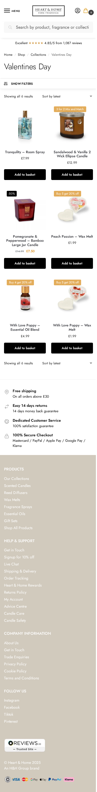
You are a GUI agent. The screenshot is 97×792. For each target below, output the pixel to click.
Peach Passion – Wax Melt (72, 236)
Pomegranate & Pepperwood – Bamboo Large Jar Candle (25, 240)
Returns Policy (15, 592)
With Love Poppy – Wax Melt (72, 327)
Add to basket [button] (25, 174)
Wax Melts (12, 499)
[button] (87, 11)
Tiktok (8, 714)
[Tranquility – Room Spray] (25, 125)
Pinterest (11, 721)
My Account (13, 599)
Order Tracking (16, 578)
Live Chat (11, 564)
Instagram (11, 700)
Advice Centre (15, 606)
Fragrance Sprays (18, 506)
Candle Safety (15, 620)
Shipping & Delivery (20, 571)
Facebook (12, 707)
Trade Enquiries (16, 657)
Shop (21, 54)
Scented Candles (17, 485)
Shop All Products (18, 528)
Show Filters (22, 83)
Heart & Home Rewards (23, 585)
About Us (11, 643)
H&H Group (19, 768)
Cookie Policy (15, 671)
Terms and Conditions (21, 678)
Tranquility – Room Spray (25, 152)
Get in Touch (14, 550)
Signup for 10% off (19, 557)
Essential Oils (14, 513)
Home (8, 54)
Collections (38, 54)
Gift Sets (11, 520)
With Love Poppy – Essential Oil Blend (25, 327)
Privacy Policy (15, 664)
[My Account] (77, 11)
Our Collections (16, 478)
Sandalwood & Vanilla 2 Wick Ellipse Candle (72, 154)
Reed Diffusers (15, 492)
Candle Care (14, 613)
